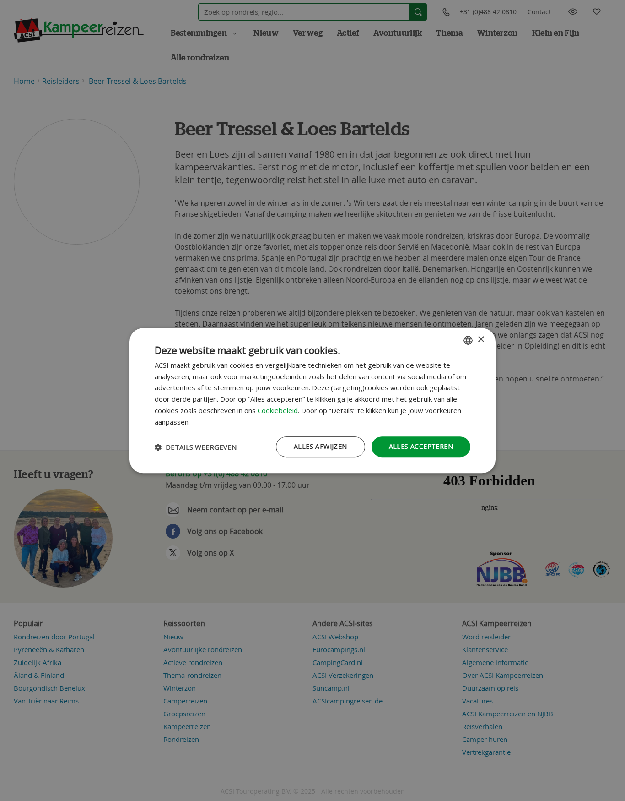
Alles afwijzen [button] (320, 446)
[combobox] (468, 340)
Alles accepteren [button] (421, 446)
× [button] (480, 339)
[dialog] (312, 401)
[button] (196, 447)
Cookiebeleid (278, 410)
